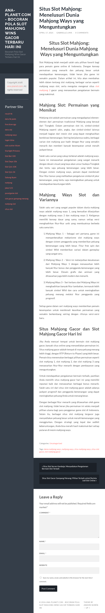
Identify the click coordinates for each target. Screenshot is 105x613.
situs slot (9, 209)
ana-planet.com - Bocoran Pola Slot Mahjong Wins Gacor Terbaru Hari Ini (18, 28)
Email (42, 553)
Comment (44, 513)
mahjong (8, 182)
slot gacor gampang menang (16, 198)
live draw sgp (10, 124)
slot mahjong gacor (53, 452)
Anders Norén (91, 605)
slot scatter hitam (12, 145)
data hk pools (10, 119)
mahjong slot (10, 204)
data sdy (8, 129)
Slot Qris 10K (10, 167)
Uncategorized (56, 443)
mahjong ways (11, 135)
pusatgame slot (11, 193)
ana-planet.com (15, 86)
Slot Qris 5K (10, 172)
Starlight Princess (12, 151)
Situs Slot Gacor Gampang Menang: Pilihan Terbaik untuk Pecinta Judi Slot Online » (69, 479)
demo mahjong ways (52, 449)
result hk (8, 114)
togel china (9, 140)
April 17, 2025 (46, 33)
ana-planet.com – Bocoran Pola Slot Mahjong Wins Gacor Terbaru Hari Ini (59, 605)
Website (43, 565)
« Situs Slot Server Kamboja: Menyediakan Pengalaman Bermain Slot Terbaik (65, 467)
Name (42, 541)
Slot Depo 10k (11, 161)
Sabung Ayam (10, 177)
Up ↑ (88, 608)
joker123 (9, 188)
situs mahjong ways (82, 449)
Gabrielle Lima (64, 33)
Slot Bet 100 (10, 156)
